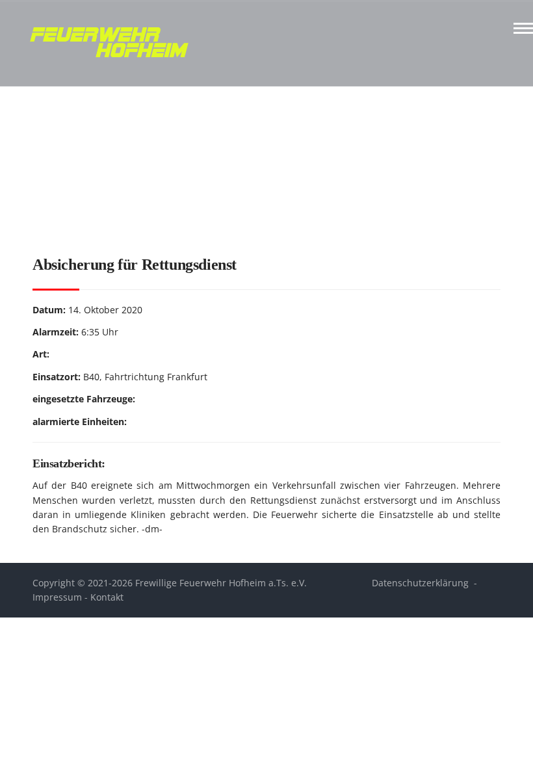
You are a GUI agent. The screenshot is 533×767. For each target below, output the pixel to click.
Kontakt (107, 597)
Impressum (57, 597)
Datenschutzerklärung (420, 583)
